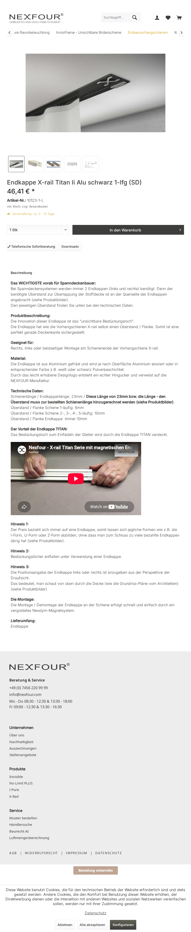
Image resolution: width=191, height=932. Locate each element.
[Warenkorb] (179, 17)
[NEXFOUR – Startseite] (39, 666)
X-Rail (14, 796)
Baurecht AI (19, 831)
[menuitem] (179, 17)
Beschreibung (21, 273)
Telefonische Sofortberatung (32, 246)
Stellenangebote (22, 754)
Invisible (16, 776)
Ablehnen (65, 925)
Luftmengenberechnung (29, 837)
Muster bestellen (23, 818)
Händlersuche (20, 824)
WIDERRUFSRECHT (41, 853)
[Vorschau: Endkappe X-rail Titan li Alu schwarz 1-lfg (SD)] (16, 164)
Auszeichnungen (22, 748)
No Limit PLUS (21, 783)
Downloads (70, 246)
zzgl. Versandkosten (35, 206)
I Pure (14, 789)
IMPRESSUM (76, 853)
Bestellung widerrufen (95, 870)
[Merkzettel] (168, 17)
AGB (13, 853)
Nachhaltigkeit (21, 741)
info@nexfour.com (25, 694)
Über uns (16, 735)
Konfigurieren (123, 925)
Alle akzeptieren (92, 925)
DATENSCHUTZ (108, 853)
